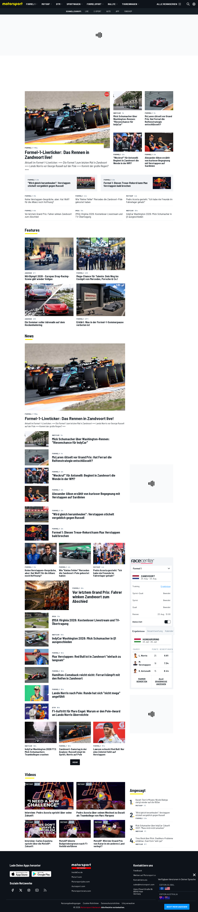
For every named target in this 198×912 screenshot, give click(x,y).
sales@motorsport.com (143, 884)
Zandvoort (148, 576)
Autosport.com (78, 886)
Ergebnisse (165, 586)
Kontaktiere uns (140, 880)
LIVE (87, 11)
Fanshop (128, 11)
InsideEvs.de (77, 872)
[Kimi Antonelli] (135, 671)
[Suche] (188, 4)
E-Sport (97, 11)
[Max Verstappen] (135, 663)
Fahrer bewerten (142, 680)
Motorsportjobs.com (81, 881)
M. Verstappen (145, 663)
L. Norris (143, 655)
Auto (108, 11)
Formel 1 (30, 4)
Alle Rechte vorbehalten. (113, 907)
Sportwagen (73, 4)
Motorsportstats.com (81, 891)
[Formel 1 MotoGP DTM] (151, 568)
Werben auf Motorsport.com (145, 875)
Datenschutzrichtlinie (110, 903)
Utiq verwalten (128, 903)
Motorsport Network (91, 907)
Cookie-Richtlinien (91, 903)
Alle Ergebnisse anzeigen (161, 681)
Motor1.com (77, 877)
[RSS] (45, 890)
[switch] (167, 621)
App (117, 11)
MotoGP (46, 4)
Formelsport (94, 4)
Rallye (112, 4)
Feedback (137, 870)
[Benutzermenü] (194, 4)
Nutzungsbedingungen (71, 903)
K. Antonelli (144, 671)
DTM (58, 4)
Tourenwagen (129, 4)
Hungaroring (151, 639)
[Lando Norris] (135, 655)
